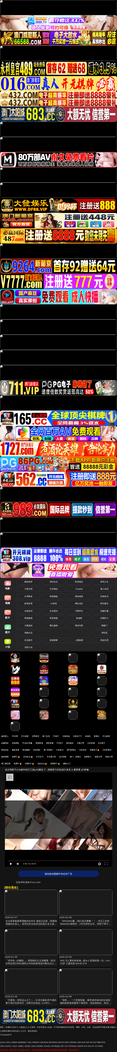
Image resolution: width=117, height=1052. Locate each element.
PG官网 (15, 736)
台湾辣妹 (28, 596)
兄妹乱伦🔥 (42, 763)
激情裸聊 (5, 756)
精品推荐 (28, 581)
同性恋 (104, 632)
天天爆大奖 (51, 756)
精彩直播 (50, 743)
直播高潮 (39, 743)
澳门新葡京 (48, 750)
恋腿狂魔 (104, 611)
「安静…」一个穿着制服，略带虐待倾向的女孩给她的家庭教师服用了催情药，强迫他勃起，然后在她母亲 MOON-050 (85, 1002)
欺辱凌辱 (28, 603)
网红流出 (79, 603)
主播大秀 (80, 743)
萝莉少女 (104, 581)
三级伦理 (28, 588)
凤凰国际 (15, 743)
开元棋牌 (25, 736)
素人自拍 (104, 588)
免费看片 (88, 756)
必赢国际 (5, 743)
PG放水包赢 (27, 743)
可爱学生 (79, 611)
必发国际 (37, 750)
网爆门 (104, 625)
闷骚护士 (104, 618)
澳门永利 (46, 736)
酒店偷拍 (70, 743)
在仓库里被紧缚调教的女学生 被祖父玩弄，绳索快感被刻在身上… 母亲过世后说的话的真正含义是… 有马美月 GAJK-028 (31, 923)
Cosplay (79, 588)
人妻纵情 (79, 640)
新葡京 (96, 736)
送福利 (87, 736)
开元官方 (40, 756)
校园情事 (54, 640)
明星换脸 (54, 618)
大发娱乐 (60, 750)
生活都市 (28, 640)
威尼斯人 (5, 736)
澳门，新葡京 (75, 756)
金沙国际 (63, 756)
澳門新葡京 (71, 750)
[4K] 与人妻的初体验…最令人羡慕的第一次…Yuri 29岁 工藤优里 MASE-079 (85, 962)
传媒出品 (28, 632)
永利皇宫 (83, 750)
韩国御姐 (54, 596)
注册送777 (77, 736)
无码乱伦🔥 (28, 756)
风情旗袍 (28, 618)
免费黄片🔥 (55, 763)
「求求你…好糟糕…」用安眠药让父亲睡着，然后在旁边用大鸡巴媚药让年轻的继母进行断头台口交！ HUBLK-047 (30, 963)
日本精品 (54, 588)
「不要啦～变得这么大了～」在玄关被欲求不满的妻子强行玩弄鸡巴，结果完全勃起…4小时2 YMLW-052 (31, 1002)
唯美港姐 (79, 596)
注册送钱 (66, 736)
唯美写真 (79, 625)
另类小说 (28, 647)
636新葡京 (107, 750)
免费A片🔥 (29, 763)
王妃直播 (91, 743)
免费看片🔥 (94, 750)
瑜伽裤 (79, 618)
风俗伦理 (104, 640)
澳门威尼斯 (6, 763)
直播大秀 (109, 756)
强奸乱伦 (54, 581)
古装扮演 (28, 611)
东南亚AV (104, 596)
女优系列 (54, 611)
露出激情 (54, 625)
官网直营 (35, 736)
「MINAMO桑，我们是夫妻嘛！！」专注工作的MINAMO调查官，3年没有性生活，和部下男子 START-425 (84, 923)
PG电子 (56, 736)
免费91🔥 (18, 763)
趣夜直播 (15, 750)
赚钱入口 (67, 763)
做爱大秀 (98, 756)
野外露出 (104, 603)
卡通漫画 (28, 625)
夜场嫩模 (26, 750)
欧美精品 (79, 581)
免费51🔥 (16, 756)
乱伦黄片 (101, 743)
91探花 (54, 603)
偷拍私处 (5, 750)
